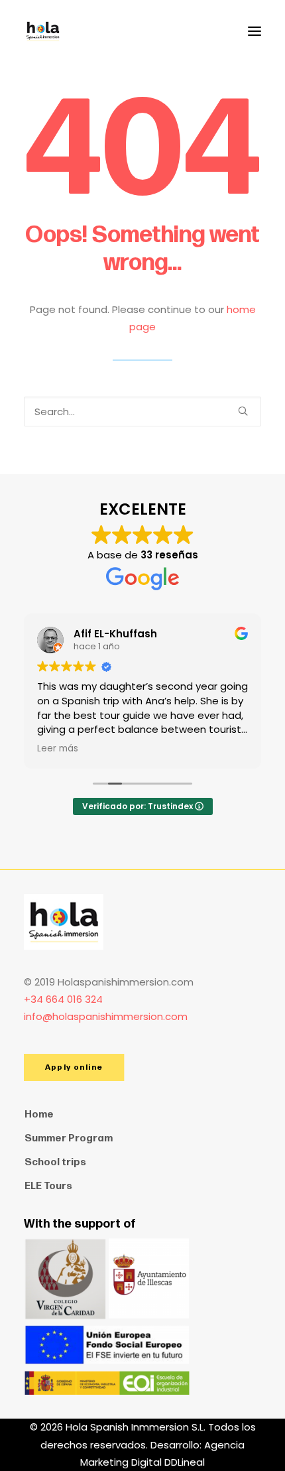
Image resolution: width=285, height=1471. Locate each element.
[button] (254, 31)
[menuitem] (142, 1115)
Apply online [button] (74, 1067)
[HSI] (43, 31)
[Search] (142, 411)
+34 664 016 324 (63, 999)
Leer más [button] (57, 749)
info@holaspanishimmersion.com (106, 1016)
